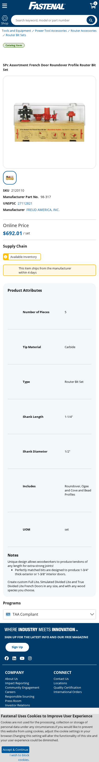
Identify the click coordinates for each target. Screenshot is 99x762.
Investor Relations (17, 705)
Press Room (13, 701)
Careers (10, 692)
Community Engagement (22, 687)
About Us (11, 679)
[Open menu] (3, 6)
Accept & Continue (15, 750)
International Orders (68, 692)
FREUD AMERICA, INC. (43, 210)
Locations (60, 683)
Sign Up (17, 647)
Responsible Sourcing (19, 696)
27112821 (25, 203)
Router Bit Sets (16, 35)
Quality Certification (67, 687)
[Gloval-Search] (91, 20)
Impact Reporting (17, 683)
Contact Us (61, 679)
